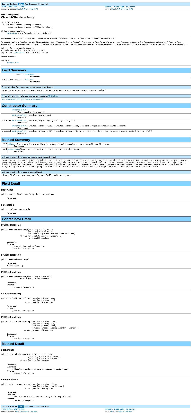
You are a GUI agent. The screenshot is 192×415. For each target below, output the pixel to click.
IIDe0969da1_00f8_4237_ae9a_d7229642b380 (24, 99)
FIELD (18, 9)
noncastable (29, 74)
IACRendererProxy (19, 110)
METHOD (34, 9)
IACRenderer (12, 33)
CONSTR (25, 9)
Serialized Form (13, 63)
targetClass (29, 79)
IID (3, 99)
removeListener (14, 149)
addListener (12, 144)
